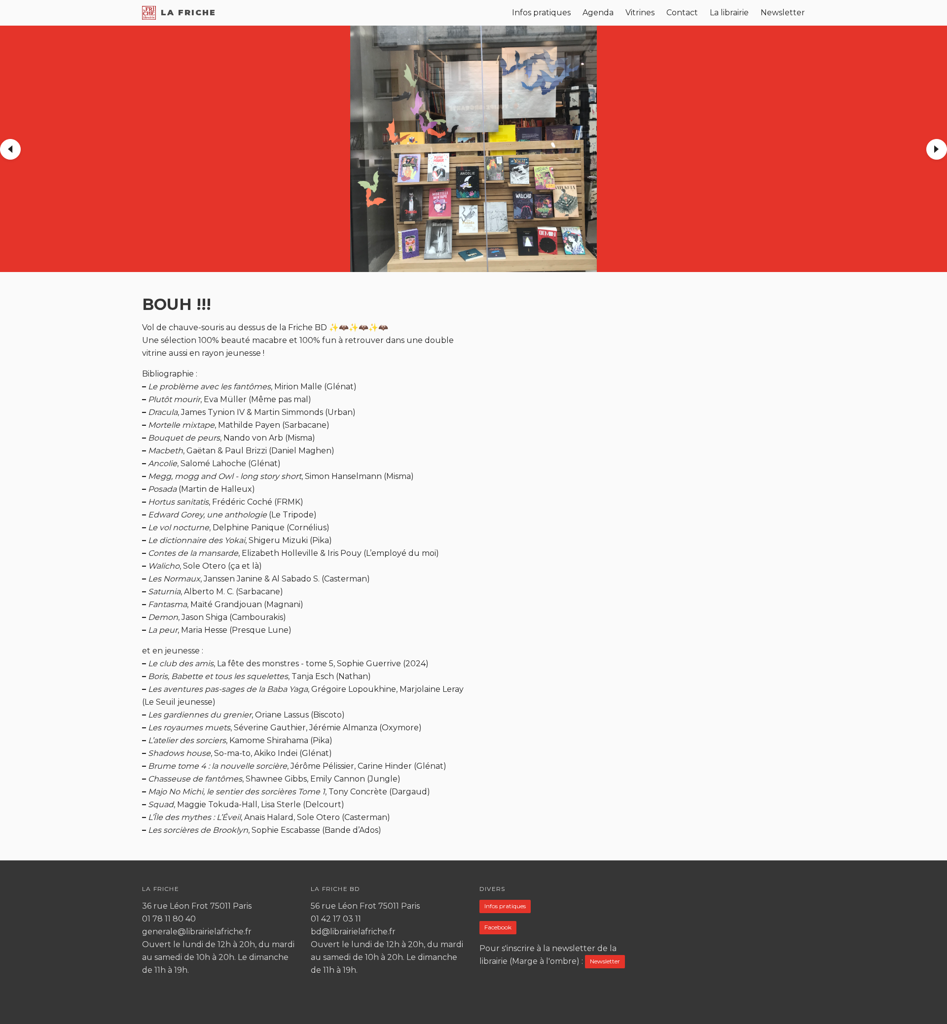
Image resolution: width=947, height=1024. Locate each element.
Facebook (497, 927)
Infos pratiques (505, 906)
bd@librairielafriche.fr (353, 931)
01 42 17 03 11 (336, 918)
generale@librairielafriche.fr (197, 931)
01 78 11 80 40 (169, 918)
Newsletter (605, 961)
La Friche (188, 12)
